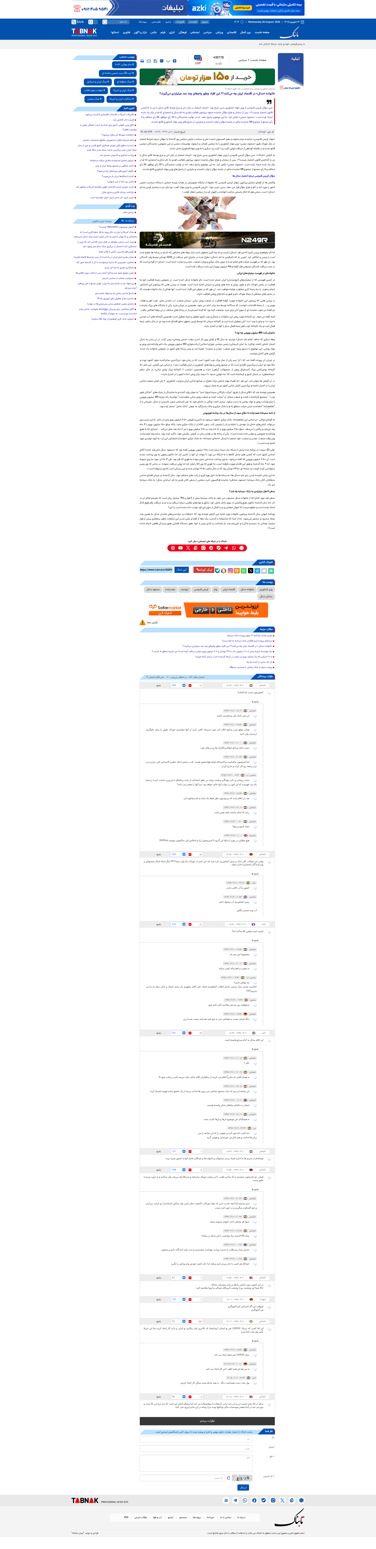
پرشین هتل (128, 212)
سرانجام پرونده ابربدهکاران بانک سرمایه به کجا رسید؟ (247, 641)
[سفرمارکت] (207, 610)
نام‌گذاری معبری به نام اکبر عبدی (119, 268)
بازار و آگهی (140, 33)
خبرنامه (210, 1517)
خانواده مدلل (247, 590)
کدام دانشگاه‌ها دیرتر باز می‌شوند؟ (118, 176)
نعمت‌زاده (170, 590)
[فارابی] (207, 77)
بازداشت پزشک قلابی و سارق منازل (118, 192)
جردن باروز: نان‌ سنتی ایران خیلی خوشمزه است (112, 198)
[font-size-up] (174, 61)
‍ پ (167, 61)
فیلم (163, 33)
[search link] (104, 22)
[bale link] (218, 548)
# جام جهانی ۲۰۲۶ (124, 65)
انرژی (172, 33)
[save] (155, 61)
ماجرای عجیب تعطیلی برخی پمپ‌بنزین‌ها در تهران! (110, 304)
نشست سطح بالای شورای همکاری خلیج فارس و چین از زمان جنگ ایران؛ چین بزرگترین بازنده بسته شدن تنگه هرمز (107, 148)
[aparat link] (172, 548)
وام (215, 590)
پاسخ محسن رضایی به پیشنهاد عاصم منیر (114, 293)
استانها (115, 33)
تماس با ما (225, 1517)
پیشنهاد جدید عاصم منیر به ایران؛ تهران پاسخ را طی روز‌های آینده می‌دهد (107, 286)
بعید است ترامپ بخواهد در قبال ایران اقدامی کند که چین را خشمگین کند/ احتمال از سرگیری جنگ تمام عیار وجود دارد (107, 244)
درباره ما (241, 1517)
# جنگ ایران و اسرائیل (98, 82)
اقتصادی (231, 33)
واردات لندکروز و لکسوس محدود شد (117, 155)
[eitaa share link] (237, 571)
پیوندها (143, 22)
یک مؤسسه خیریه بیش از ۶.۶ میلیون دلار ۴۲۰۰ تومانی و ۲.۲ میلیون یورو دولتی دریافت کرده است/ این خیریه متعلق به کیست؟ (212, 651)
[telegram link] (226, 548)
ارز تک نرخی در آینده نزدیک (259, 662)
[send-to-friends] (149, 61)
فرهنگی (182, 33)
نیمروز (205, 22)
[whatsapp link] (233, 548)
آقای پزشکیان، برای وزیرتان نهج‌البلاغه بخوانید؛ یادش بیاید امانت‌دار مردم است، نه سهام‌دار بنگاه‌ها (108, 312)
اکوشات (193, 22)
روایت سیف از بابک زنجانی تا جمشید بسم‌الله (251, 667)
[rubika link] (241, 548)
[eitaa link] (195, 548)
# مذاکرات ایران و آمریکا (121, 99)
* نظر (271, 1457)
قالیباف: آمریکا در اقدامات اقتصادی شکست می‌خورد (109, 115)
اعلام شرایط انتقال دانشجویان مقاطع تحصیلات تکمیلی (108, 140)
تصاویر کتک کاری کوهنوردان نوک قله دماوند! (112, 319)
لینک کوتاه (205, 569)
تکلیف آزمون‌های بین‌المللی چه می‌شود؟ (115, 171)
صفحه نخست (262, 33)
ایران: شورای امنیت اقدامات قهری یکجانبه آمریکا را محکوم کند (105, 187)
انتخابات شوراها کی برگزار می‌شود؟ (117, 135)
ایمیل (271, 1447)
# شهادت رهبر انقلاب (94, 90)
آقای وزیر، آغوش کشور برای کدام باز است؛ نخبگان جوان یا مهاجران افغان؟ (108, 128)
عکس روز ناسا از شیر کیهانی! (120, 182)
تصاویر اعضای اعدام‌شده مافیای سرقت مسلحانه (112, 161)
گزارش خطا (152, 623)
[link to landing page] (290, 32)
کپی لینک (182, 570)
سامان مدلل (266, 597)
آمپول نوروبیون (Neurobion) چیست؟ (116, 227)
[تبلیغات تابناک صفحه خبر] (291, 73)
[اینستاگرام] (230, 570)
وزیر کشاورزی (266, 590)
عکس (154, 33)
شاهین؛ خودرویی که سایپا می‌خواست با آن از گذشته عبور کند (105, 262)
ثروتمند (184, 590)
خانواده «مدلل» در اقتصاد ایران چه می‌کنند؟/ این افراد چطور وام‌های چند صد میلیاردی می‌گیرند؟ (227, 646)
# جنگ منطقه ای (125, 82)
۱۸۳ (198, 63)
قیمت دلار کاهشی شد (123, 120)
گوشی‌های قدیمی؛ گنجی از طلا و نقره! (116, 252)
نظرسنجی (156, 22)
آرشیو (168, 22)
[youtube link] (180, 548)
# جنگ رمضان (94, 99)
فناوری (126, 33)
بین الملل (245, 33)
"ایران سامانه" (77, 1533)
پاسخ (158, 685)
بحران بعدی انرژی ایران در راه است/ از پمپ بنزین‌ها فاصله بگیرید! (104, 257)
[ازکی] (246, 8)
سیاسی (207, 33)
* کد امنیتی (268, 1476)
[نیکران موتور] (207, 240)
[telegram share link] (257, 571)
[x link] (188, 548)
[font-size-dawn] (161, 61)
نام (273, 1437)
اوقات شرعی (140, 1517)
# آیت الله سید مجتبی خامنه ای (118, 73)
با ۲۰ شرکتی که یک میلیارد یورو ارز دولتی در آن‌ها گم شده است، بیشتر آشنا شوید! (233, 657)
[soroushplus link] (211, 548)
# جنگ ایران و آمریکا (123, 90)
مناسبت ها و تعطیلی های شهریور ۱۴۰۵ (115, 299)
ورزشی (219, 33)
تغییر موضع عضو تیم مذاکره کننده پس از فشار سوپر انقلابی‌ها (105, 273)
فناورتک (180, 22)
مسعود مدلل (153, 590)
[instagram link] (203, 548)
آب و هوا (157, 1517)
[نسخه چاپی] (271, 571)
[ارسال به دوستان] (264, 571)
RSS (126, 1517)
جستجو (183, 1517)
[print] (142, 61)
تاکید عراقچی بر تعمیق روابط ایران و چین (114, 166)
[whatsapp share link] (244, 571)
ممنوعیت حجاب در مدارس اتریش (118, 278)
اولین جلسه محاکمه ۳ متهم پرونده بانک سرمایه (249, 636)
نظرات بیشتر (207, 1421)
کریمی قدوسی (201, 590)
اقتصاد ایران (229, 590)
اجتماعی (195, 33)
